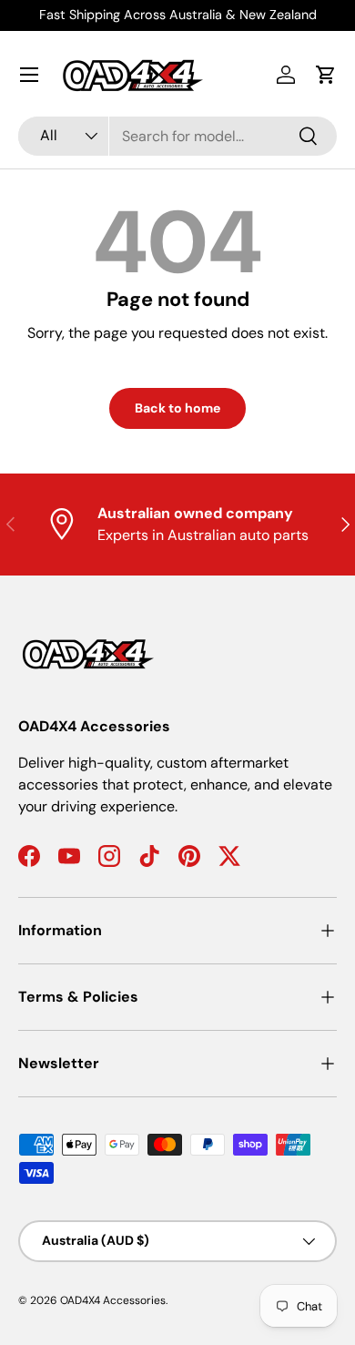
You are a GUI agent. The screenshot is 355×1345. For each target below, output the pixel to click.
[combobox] (177, 136)
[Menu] (29, 75)
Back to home (177, 408)
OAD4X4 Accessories (113, 1300)
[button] (326, 75)
